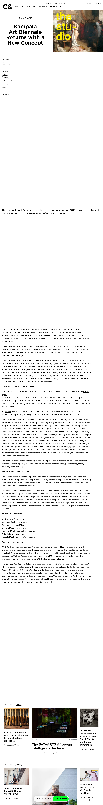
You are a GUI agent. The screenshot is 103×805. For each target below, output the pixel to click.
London (92, 749)
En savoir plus (73, 739)
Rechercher (48, 3)
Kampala (5, 77)
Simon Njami (6, 84)
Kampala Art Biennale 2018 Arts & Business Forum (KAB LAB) (33, 564)
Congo (18, 745)
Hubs (89, 3)
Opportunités (60, 3)
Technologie (49, 753)
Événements (72, 3)
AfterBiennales (9, 745)
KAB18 (8, 411)
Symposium (36, 547)
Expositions (84, 749)
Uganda (5, 74)
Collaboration (6, 81)
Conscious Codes (38, 753)
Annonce (5, 71)
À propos (82, 3)
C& (7, 6)
